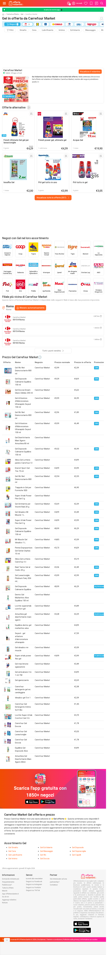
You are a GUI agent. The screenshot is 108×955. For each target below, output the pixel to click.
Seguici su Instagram (34, 884)
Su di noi (5, 897)
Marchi (4, 891)
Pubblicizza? (7, 885)
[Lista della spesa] (96, 3)
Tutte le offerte (12, 14)
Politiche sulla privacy (71, 939)
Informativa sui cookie (88, 939)
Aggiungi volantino (9, 900)
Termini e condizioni (54, 939)
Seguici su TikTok (33, 890)
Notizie (5, 903)
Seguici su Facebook (34, 881)
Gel (22, 14)
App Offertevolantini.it (10, 894)
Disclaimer (41, 939)
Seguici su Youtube (33, 887)
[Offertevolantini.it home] (16, 3)
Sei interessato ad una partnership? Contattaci (58, 882)
